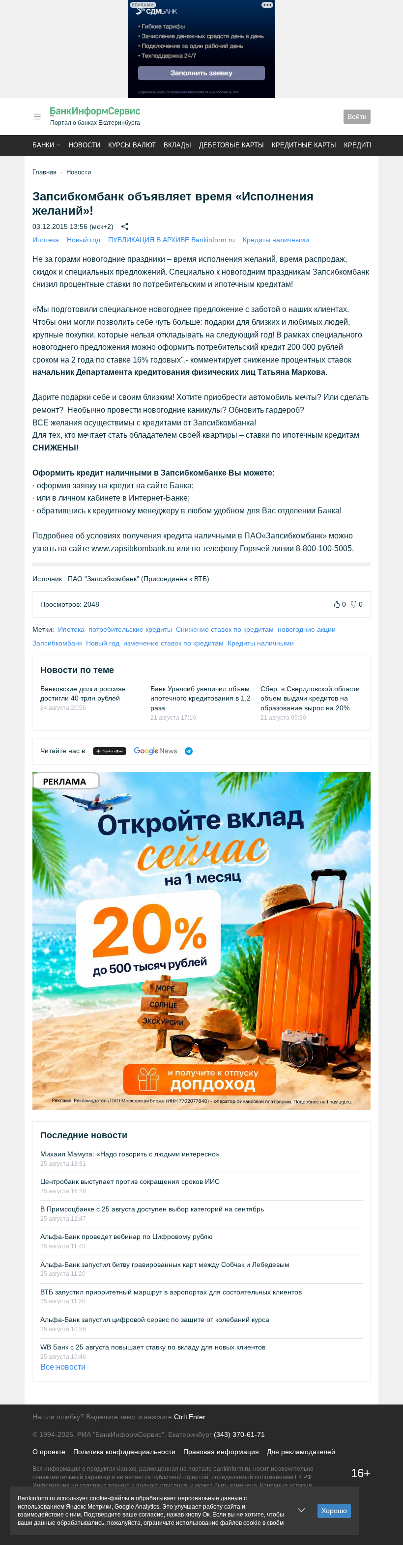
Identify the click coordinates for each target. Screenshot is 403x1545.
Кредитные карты (304, 145)
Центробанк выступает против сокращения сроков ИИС (130, 1181)
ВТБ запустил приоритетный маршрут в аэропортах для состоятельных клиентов (171, 1292)
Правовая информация (221, 1452)
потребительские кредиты (130, 629)
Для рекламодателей (301, 1452)
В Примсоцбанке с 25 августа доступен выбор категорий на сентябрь (152, 1209)
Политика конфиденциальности (124, 1452)
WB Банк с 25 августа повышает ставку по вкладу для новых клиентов (152, 1347)
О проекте (48, 1452)
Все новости (63, 1367)
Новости (84, 145)
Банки (43, 145)
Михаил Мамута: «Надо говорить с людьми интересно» (130, 1154)
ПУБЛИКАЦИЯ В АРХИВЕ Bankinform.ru (171, 240)
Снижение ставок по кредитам (225, 629)
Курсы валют (132, 145)
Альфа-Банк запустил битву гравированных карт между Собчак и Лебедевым (164, 1264)
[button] (37, 117)
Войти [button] (357, 116)
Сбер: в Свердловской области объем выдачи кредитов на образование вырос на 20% (310, 698)
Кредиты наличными (276, 240)
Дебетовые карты (231, 145)
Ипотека (45, 240)
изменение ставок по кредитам (173, 643)
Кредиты (359, 145)
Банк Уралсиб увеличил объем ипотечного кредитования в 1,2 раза (200, 698)
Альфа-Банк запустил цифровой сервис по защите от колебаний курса (154, 1319)
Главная (44, 172)
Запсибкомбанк (57, 643)
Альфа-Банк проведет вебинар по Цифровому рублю (126, 1236)
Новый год (83, 240)
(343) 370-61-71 (239, 1434)
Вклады (177, 145)
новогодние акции (307, 629)
